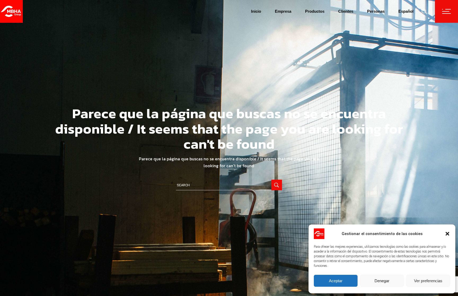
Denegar (382, 281)
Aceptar (335, 281)
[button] (447, 233)
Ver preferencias (428, 281)
